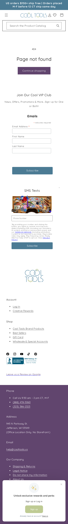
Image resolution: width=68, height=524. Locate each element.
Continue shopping (34, 70)
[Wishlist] (54, 15)
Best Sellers (19, 332)
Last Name (18, 146)
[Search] (57, 25)
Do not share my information (30, 474)
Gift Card (18, 337)
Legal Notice (20, 470)
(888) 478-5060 (22, 402)
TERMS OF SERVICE (23, 232)
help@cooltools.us (17, 449)
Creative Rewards (23, 310)
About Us (18, 479)
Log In (16, 306)
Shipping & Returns (24, 466)
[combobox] (34, 25)
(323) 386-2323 (21, 406)
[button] (6, 15)
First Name (18, 136)
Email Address (21, 126)
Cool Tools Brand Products (28, 328)
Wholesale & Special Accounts (30, 341)
